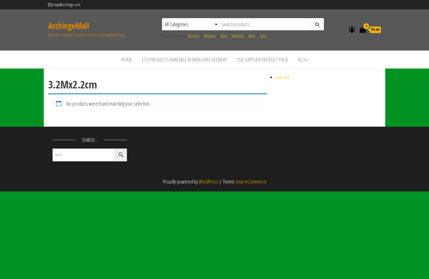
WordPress (209, 181)
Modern (210, 36)
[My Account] (352, 29)
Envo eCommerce (251, 181)
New (251, 36)
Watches (238, 36)
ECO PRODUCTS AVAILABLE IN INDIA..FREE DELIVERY (184, 59)
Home (126, 59)
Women (194, 36)
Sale (263, 36)
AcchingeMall (68, 25)
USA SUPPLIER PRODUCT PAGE (262, 59)
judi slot (282, 77)
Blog (303, 59)
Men (224, 36)
